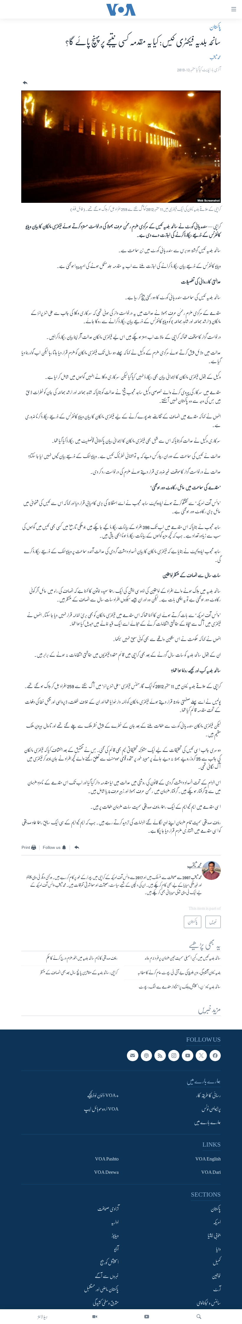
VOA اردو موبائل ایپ (101, 1109)
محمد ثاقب (215, 57)
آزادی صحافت (108, 1209)
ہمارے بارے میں (207, 1122)
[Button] (24, 83)
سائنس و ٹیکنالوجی (209, 1303)
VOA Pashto (107, 1159)
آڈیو (116, 1249)
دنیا (218, 1249)
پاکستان (215, 27)
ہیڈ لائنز (43, 1317)
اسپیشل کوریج (109, 1262)
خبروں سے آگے (107, 1276)
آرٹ (217, 1289)
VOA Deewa (106, 1172)
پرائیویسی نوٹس (211, 1109)
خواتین (216, 1276)
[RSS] (160, 1055)
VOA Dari (211, 1172)
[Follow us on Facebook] (215, 1055)
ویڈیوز (115, 1236)
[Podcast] (146, 1055)
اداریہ (115, 1222)
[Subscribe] (132, 1055)
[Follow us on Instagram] (173, 1055)
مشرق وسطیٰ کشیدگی (106, 1303)
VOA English (208, 1159)
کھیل (217, 1262)
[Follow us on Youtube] (187, 1055)
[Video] (95, 1316)
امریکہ (217, 1222)
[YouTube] (147, 1316)
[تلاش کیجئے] (199, 1316)
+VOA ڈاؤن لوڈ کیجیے (103, 1095)
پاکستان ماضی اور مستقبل (101, 1289)
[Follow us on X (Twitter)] (201, 1055)
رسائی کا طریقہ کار (208, 1095)
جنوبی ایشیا (214, 1236)
